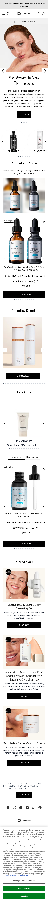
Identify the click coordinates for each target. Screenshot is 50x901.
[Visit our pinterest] (40, 807)
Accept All (24, 896)
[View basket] (44, 13)
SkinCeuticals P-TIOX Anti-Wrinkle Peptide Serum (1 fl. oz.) (26, 515)
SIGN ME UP (24, 794)
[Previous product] (5, 259)
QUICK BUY (26, 294)
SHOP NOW (24, 114)
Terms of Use (25, 876)
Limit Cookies (24, 888)
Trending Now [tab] (16, 456)
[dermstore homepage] (24, 13)
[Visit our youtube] (27, 807)
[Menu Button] (3, 13)
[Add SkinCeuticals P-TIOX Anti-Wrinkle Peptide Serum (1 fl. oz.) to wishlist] (44, 469)
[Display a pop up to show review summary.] (37, 281)
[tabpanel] (24, 507)
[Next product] (43, 259)
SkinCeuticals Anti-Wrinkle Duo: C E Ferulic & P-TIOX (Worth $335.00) (26, 269)
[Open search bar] (8, 13)
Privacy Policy (10, 876)
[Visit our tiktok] (33, 807)
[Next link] (43, 350)
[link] (39, 13)
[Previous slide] (3, 71)
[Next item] (46, 142)
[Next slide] (45, 71)
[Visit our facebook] (8, 807)
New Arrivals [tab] (32, 456)
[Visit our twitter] (14, 807)
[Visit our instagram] (21, 807)
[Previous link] (5, 350)
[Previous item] (2, 142)
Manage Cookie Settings (24, 881)
